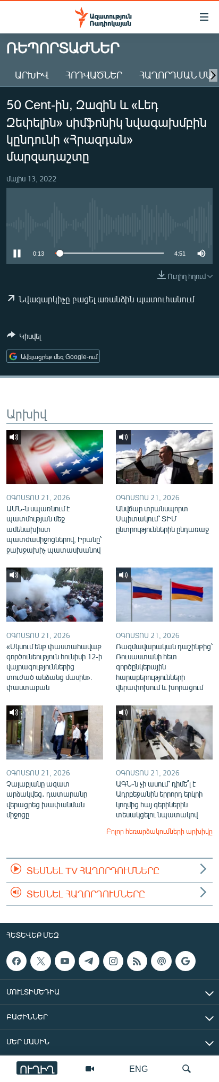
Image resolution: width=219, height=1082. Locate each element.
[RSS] (137, 961)
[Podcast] (161, 961)
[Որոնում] (187, 1068)
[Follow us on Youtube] (65, 961)
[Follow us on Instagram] (113, 961)
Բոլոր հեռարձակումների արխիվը (159, 831)
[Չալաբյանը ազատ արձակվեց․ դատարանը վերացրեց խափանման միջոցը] (54, 732)
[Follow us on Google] (185, 961)
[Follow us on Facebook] (16, 961)
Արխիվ (31, 75)
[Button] (24, 337)
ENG (138, 1068)
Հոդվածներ (93, 75)
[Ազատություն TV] (90, 1068)
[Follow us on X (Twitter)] (40, 961)
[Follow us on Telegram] (89, 961)
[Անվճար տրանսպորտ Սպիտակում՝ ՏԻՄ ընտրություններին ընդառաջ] (164, 457)
